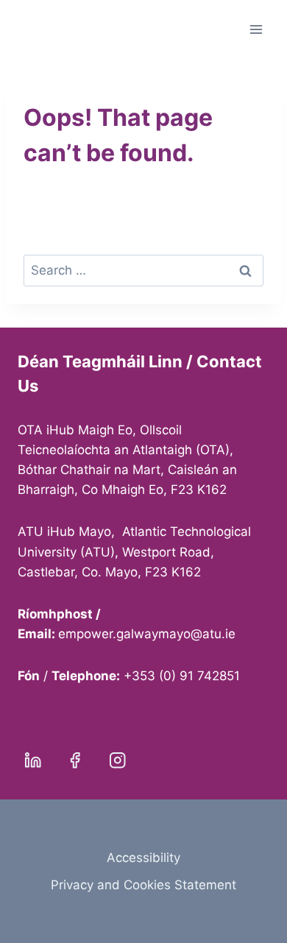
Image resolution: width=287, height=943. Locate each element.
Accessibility (143, 857)
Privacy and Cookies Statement (143, 884)
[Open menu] (255, 29)
